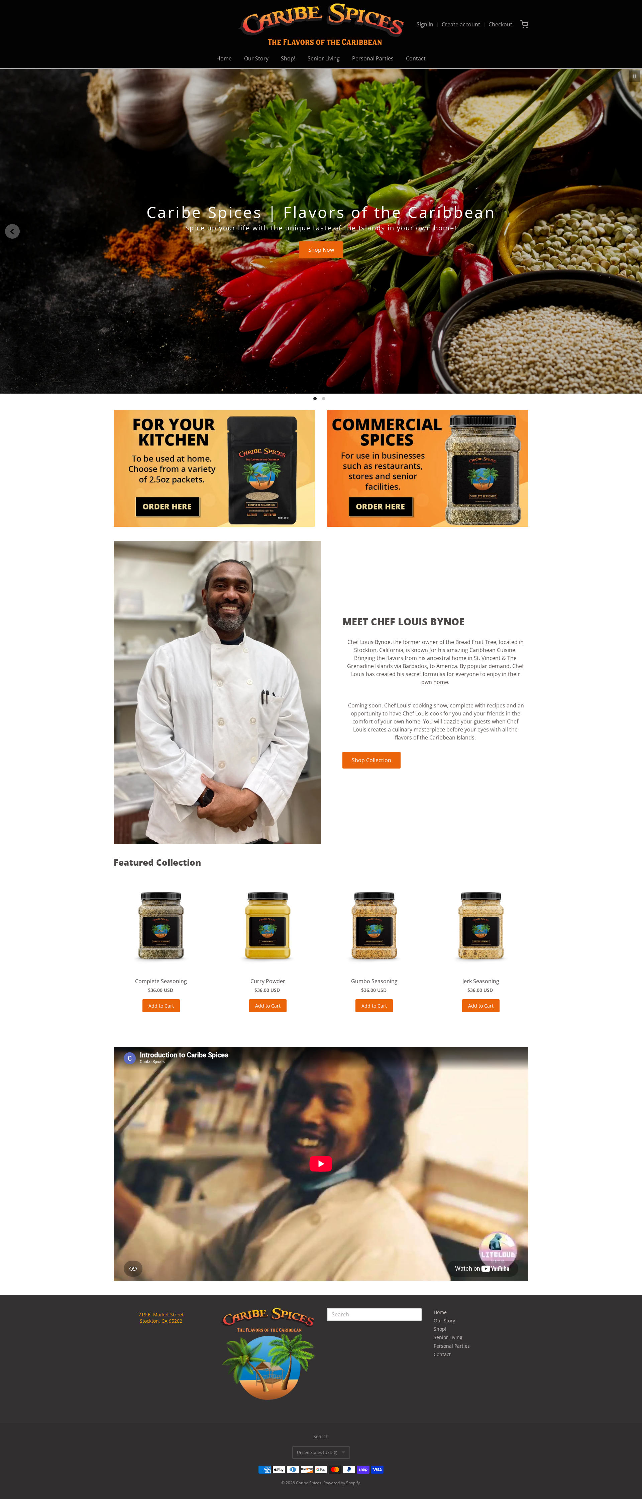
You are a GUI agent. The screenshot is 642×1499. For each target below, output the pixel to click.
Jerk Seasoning (480, 981)
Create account (461, 24)
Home (224, 58)
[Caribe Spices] (321, 24)
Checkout (500, 24)
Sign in (425, 24)
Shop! (288, 58)
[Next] (629, 231)
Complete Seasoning (161, 981)
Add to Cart (161, 1006)
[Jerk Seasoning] (481, 925)
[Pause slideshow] (634, 76)
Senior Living (324, 58)
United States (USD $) (317, 1452)
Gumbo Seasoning (374, 981)
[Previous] (12, 231)
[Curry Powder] (267, 925)
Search (321, 1436)
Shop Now (321, 249)
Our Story (256, 58)
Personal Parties (373, 58)
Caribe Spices (308, 1483)
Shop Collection (371, 760)
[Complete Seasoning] (161, 925)
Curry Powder (267, 981)
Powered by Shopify (341, 1483)
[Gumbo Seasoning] (374, 925)
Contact (416, 58)
